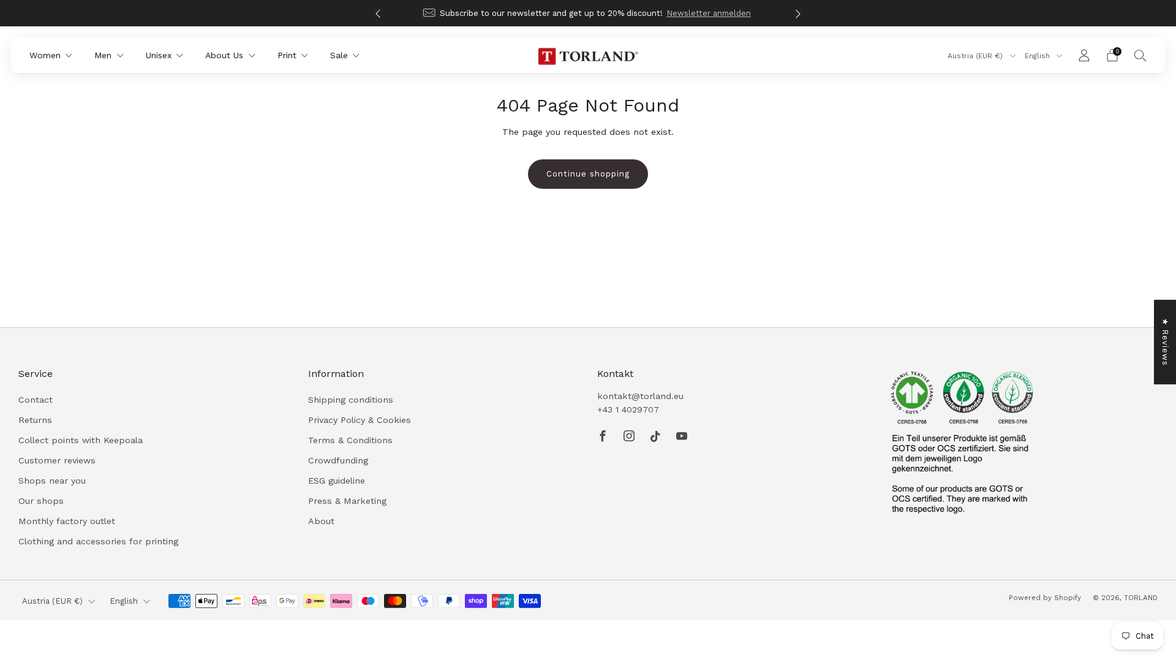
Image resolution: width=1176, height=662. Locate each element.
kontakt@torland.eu (640, 396)
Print (286, 55)
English (1038, 55)
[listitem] (588, 13)
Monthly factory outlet (66, 521)
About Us (224, 55)
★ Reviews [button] (1165, 342)
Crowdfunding (338, 460)
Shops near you (52, 480)
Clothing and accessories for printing (98, 541)
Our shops (41, 501)
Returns (35, 420)
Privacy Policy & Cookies (359, 420)
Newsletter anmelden (708, 13)
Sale (339, 55)
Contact (35, 400)
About (321, 521)
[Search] (1140, 55)
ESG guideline (336, 480)
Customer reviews (57, 460)
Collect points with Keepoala (80, 440)
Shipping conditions (350, 400)
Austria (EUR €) (976, 55)
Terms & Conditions (350, 440)
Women (45, 55)
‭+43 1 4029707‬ (628, 409)
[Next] (798, 13)
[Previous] (378, 13)
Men (102, 55)
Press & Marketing (347, 501)
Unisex (159, 55)
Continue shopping (588, 173)
